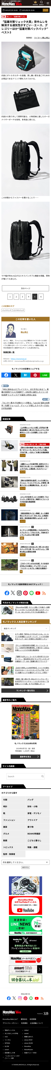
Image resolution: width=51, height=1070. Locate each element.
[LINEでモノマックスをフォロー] (31, 594)
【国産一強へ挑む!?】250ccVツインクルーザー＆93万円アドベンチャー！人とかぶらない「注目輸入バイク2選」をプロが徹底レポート (32, 681)
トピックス (8, 847)
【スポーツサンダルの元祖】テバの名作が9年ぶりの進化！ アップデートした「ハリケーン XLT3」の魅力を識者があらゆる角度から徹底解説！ (34, 567)
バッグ (45, 10)
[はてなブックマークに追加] (25, 375)
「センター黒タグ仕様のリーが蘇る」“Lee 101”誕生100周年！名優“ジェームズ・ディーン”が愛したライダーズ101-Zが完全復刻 (25, 405)
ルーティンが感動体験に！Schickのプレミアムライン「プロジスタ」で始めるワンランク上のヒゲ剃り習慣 (34, 532)
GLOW (7, 1046)
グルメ (22, 555)
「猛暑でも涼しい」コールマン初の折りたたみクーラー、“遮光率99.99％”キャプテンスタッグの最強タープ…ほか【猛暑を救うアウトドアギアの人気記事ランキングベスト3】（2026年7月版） (32, 659)
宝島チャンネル (10, 1030)
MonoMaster (28, 1049)
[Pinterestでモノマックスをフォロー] (25, 594)
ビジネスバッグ (18, 310)
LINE (44, 375)
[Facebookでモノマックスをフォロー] (7, 594)
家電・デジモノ (34, 813)
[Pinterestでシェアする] (35, 375)
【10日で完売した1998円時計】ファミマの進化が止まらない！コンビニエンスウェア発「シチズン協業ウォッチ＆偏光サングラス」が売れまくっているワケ (32, 670)
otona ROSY (28, 1040)
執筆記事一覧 (8, 352)
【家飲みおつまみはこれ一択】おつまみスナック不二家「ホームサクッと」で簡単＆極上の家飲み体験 (34, 549)
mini (6, 1036)
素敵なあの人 (28, 1036)
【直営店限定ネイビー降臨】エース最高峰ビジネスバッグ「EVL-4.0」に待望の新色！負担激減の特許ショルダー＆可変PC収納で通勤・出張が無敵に (34, 517)
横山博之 (24, 332)
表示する (25, 867)
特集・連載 (32, 847)
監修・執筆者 (9, 853)
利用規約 (24, 1023)
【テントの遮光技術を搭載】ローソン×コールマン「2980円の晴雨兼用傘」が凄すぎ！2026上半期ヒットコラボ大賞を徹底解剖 (32, 647)
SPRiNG (7, 1043)
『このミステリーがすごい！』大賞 (12, 1057)
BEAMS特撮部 (33, 833)
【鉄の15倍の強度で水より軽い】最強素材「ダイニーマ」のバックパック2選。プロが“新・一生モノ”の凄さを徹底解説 (34, 449)
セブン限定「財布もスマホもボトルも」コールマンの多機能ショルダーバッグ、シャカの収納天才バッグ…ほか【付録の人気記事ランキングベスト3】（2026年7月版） (32, 636)
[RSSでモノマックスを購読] (42, 998)
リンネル (8, 1040)
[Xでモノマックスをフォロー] (13, 594)
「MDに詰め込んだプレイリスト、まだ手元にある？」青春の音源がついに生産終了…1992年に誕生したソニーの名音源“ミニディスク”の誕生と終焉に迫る (25, 392)
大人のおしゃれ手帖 (11, 1033)
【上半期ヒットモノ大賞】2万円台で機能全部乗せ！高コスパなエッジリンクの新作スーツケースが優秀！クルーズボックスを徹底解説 (34, 431)
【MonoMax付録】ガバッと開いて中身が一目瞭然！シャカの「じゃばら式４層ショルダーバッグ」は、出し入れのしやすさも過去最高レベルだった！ (32, 609)
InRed (26, 1030)
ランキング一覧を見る (25, 690)
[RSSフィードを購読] (44, 594)
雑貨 (21, 538)
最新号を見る (25, 756)
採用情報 (33, 1019)
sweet (26, 1033)
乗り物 (30, 826)
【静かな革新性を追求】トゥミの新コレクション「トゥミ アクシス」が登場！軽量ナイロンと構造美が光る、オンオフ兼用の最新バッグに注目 (34, 484)
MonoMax (27, 1046)
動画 (5, 840)
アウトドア (32, 819)
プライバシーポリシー (11, 1023)
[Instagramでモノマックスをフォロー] (19, 594)
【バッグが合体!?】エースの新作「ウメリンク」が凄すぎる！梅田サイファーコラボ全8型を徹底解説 (34, 499)
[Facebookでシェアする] (6, 375)
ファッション (9, 819)
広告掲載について (36, 1023)
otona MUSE (28, 1043)
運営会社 (24, 1019)
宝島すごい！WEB (30, 1053)
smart (7, 1049)
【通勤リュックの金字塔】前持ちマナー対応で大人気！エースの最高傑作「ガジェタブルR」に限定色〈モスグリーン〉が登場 (34, 467)
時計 (5, 806)
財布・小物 (32, 806)
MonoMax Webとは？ (10, 1019)
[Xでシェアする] (16, 375)
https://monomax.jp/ (19, 358)
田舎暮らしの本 (10, 1053)
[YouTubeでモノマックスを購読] (38, 594)
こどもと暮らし (34, 840)
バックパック (6, 310)
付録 (5, 799)
